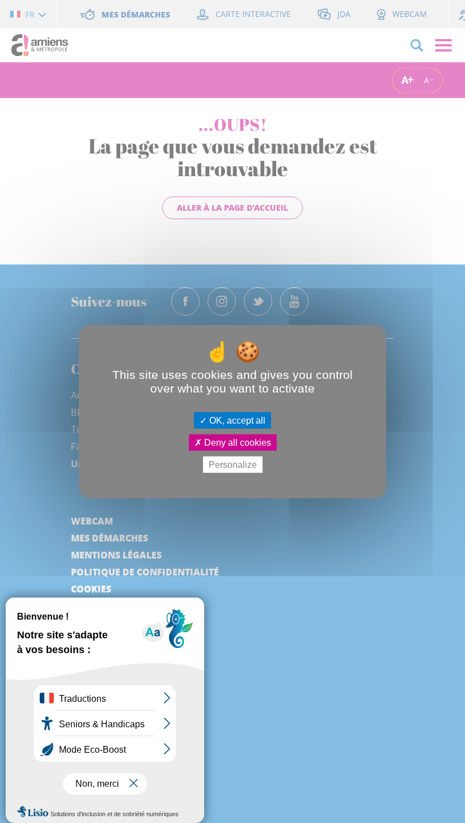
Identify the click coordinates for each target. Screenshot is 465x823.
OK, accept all (236, 420)
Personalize (233, 465)
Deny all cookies (236, 442)
